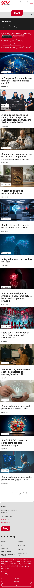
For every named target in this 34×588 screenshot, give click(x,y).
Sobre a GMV (22, 545)
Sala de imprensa (22, 553)
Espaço (28, 47)
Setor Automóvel (16, 33)
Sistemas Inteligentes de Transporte (8, 555)
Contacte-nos (5, 520)
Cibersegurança (7, 36)
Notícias (20, 556)
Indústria (20, 40)
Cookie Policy (4, 574)
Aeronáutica (6, 33)
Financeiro (5, 40)
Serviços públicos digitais (9, 47)
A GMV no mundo (6, 522)
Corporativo (27, 33)
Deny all (16, 581)
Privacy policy (4, 571)
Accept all (16, 585)
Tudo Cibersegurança (6, 72)
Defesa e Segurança (19, 36)
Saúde (12, 40)
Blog (5, 528)
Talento (20, 541)
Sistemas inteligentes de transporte (12, 44)
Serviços (21, 47)
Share (18, 23)
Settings (17, 578)
